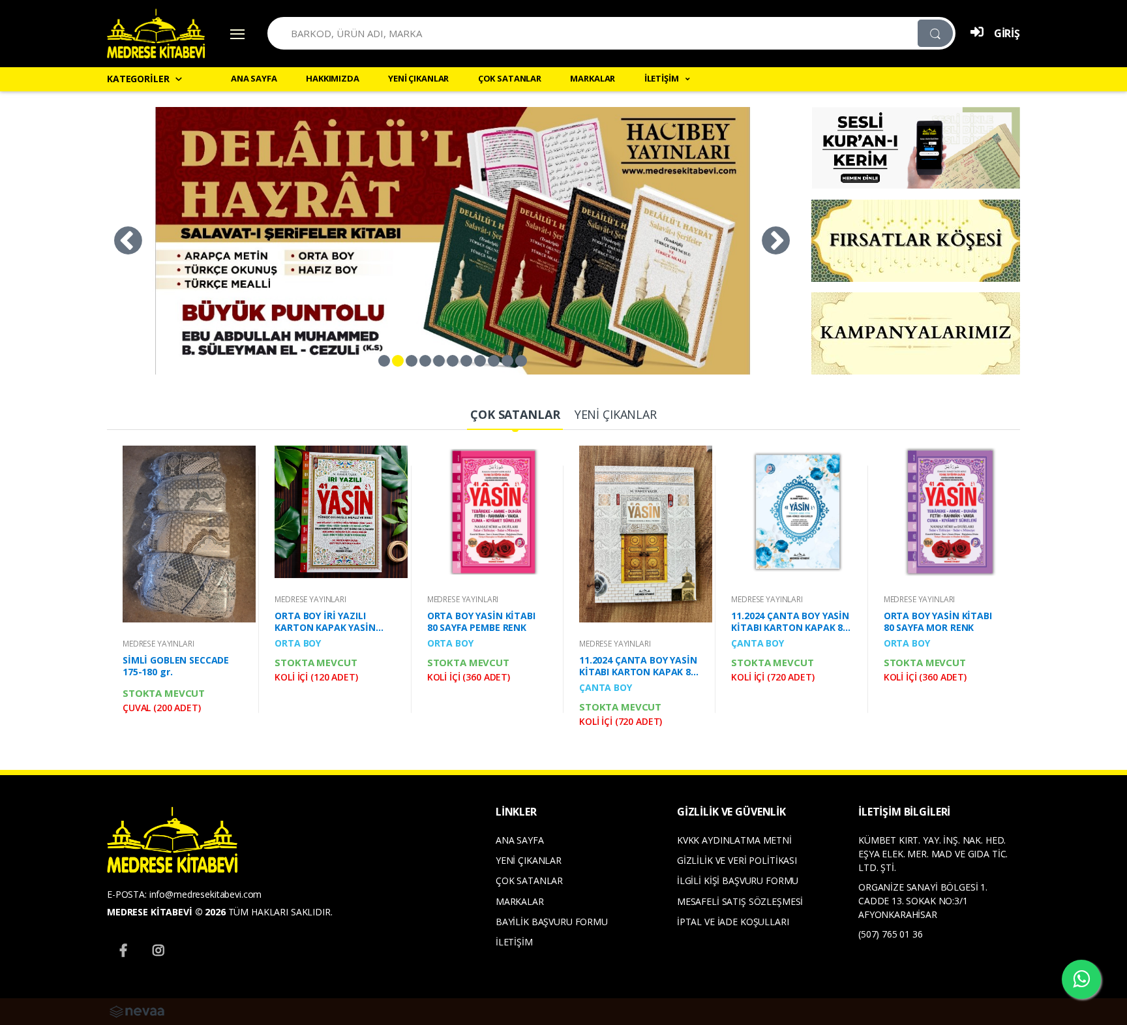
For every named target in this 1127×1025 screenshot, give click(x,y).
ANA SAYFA (254, 78)
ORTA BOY (298, 643)
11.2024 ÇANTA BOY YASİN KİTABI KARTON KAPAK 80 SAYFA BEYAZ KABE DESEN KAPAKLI (638, 666)
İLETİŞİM (514, 942)
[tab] (515, 415)
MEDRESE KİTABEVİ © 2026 (166, 912)
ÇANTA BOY (605, 687)
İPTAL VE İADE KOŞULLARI (733, 921)
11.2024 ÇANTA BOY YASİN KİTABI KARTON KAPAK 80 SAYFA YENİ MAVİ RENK (790, 622)
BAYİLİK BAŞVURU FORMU (552, 921)
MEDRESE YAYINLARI (158, 643)
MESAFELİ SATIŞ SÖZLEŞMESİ (740, 901)
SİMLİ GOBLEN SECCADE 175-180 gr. (176, 666)
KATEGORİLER (138, 78)
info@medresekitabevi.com (205, 894)
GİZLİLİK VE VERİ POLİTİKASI (737, 860)
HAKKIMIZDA (332, 78)
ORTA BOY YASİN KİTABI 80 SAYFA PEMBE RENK (481, 622)
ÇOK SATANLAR (509, 78)
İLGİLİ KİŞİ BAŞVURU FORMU (737, 880)
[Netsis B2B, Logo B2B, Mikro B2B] (137, 1010)
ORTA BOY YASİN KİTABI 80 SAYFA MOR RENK (938, 622)
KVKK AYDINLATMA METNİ (734, 840)
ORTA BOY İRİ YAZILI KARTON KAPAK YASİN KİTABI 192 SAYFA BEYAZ (329, 622)
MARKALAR (592, 78)
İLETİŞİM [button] (662, 78)
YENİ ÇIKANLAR (418, 78)
